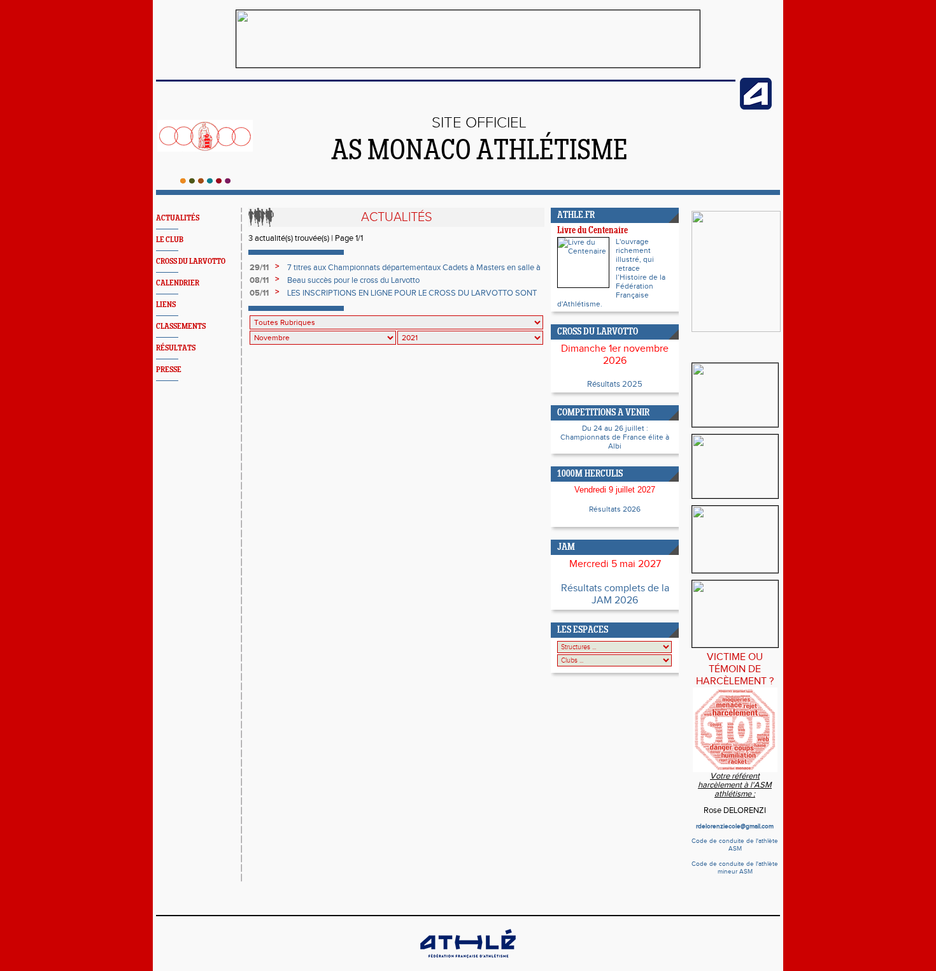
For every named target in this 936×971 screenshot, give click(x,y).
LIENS (166, 305)
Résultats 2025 (614, 384)
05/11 (259, 293)
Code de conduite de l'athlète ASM (734, 844)
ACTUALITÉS (177, 218)
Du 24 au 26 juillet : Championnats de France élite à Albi (614, 437)
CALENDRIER (177, 283)
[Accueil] (205, 181)
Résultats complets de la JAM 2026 (615, 594)
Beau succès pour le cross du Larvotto (353, 280)
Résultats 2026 (615, 509)
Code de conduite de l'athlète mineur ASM (734, 867)
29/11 (259, 268)
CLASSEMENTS (181, 326)
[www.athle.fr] (756, 107)
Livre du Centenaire (592, 231)
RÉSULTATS (175, 348)
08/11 (259, 280)
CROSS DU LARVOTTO (190, 261)
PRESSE (168, 370)
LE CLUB (169, 240)
